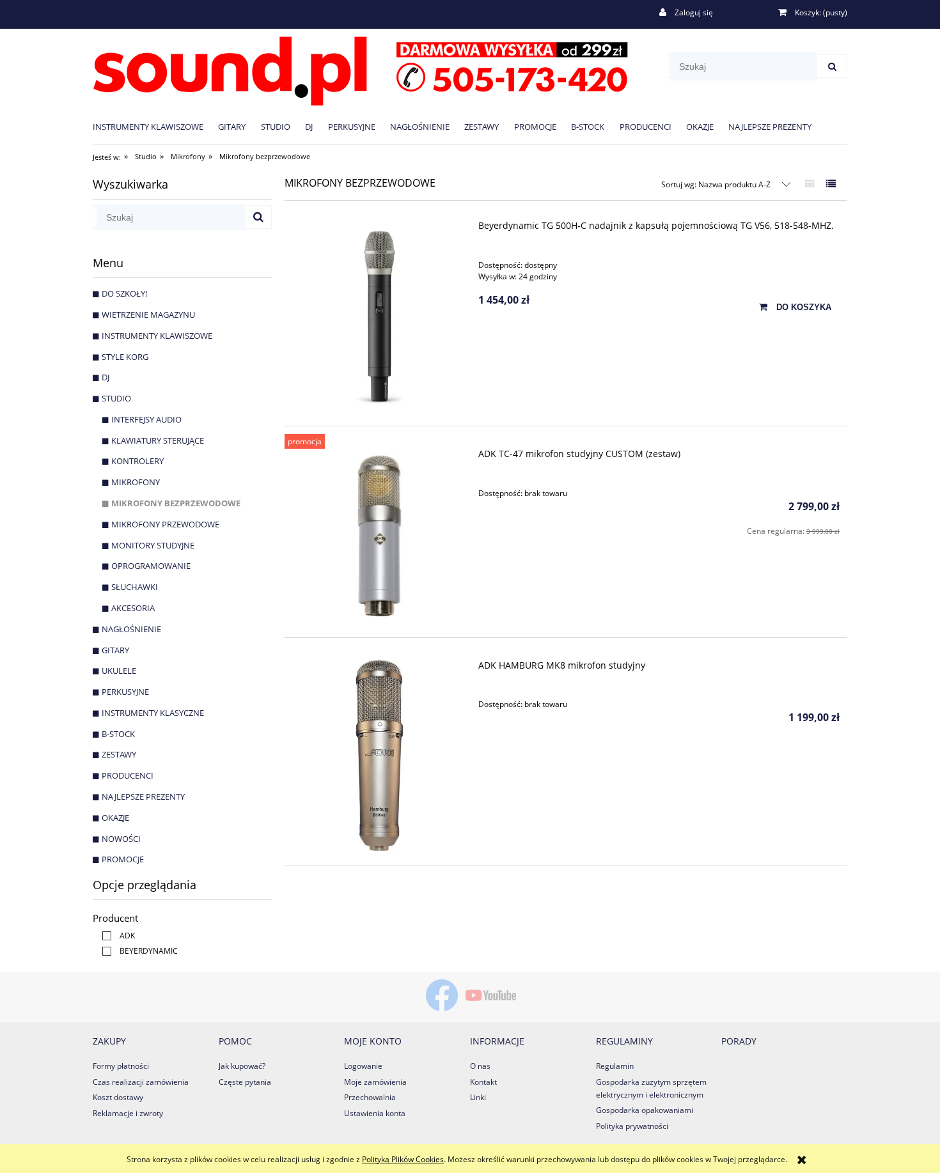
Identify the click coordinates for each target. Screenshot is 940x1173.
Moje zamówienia (375, 1081)
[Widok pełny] (831, 183)
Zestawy (119, 754)
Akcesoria (133, 608)
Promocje (123, 859)
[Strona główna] (360, 68)
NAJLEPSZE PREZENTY (143, 796)
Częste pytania (245, 1081)
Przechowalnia (370, 1097)
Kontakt (483, 1081)
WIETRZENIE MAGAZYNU (148, 314)
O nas (480, 1065)
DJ (105, 377)
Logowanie (363, 1065)
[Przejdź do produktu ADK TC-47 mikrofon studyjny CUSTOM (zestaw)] (379, 535)
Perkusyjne (125, 691)
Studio (116, 398)
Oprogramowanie (151, 565)
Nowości (121, 838)
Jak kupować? (242, 1065)
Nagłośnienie (131, 629)
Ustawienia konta (374, 1113)
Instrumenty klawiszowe (157, 335)
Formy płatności (121, 1065)
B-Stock (118, 734)
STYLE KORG (125, 356)
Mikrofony (135, 482)
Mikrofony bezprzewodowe (175, 503)
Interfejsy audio (146, 419)
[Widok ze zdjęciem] (810, 183)
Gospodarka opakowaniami (644, 1110)
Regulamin (615, 1065)
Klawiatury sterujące (157, 440)
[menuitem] (155, 126)
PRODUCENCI (127, 775)
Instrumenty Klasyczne (153, 713)
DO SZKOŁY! (124, 293)
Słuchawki (134, 587)
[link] (115, 935)
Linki (478, 1097)
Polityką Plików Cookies (403, 1159)
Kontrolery (137, 461)
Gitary (115, 650)
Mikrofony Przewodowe (165, 524)
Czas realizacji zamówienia (141, 1081)
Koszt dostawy (118, 1097)
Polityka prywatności (632, 1126)
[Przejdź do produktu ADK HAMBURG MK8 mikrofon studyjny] (379, 755)
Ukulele (119, 670)
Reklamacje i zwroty (128, 1113)
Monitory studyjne (152, 545)
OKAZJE (115, 817)
